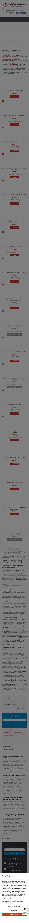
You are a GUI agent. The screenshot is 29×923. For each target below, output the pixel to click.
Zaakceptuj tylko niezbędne (14, 906)
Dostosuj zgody (14, 910)
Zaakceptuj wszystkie (14, 914)
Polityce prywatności (9, 902)
